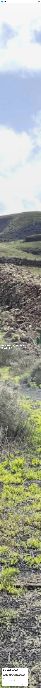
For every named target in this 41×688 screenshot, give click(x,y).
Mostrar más (5, 678)
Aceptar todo (23, 684)
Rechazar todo (7, 684)
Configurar (15, 684)
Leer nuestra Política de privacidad (9, 680)
